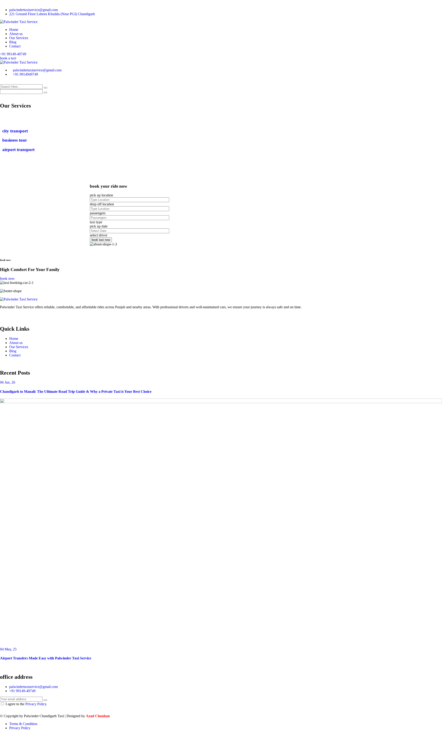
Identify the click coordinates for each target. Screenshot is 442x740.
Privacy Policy (19, 728)
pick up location (101, 195)
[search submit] (45, 87)
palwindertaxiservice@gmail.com (33, 10)
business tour (14, 140)
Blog (12, 42)
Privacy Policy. (36, 704)
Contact (14, 46)
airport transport (18, 149)
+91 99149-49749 (13, 54)
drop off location (102, 204)
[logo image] (19, 62)
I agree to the (26, 704)
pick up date (99, 226)
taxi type (96, 222)
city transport (15, 130)
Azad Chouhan (98, 716)
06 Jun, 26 (7, 382)
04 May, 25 (8, 649)
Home (13, 30)
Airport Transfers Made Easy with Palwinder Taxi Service (45, 658)
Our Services (18, 38)
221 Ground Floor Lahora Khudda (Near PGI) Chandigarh (52, 14)
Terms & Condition (23, 724)
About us (16, 34)
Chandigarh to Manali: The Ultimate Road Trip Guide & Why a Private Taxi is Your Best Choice (75, 391)
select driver (98, 235)
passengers (97, 213)
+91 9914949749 (25, 74)
